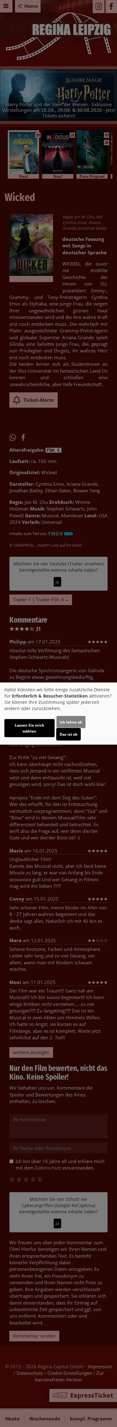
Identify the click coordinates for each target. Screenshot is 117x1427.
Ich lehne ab (71, 721)
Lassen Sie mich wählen (29, 727)
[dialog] (58, 714)
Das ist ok (68, 734)
